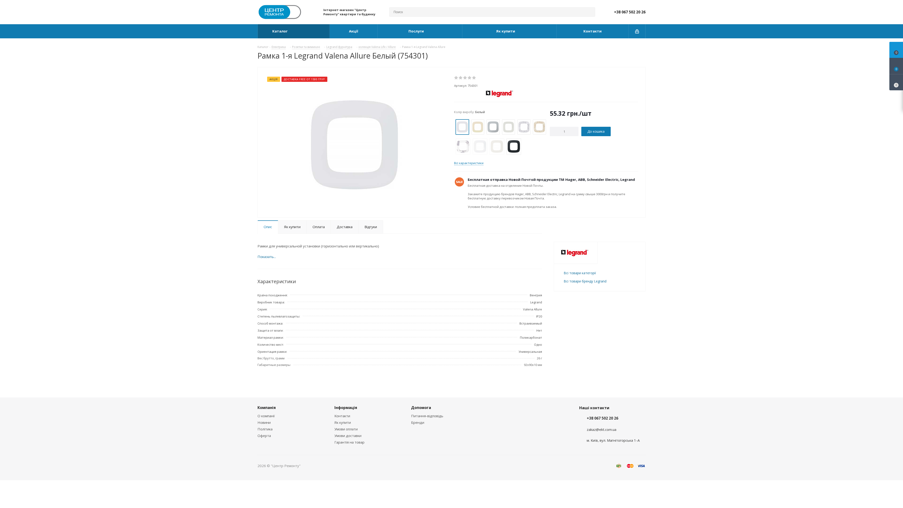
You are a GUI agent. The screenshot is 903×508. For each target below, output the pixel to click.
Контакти (342, 415)
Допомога (421, 407)
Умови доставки (347, 435)
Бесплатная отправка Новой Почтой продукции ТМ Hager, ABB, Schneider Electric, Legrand (551, 179)
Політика (265, 429)
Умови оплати (346, 429)
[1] (456, 78)
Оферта (264, 435)
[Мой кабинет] (637, 31)
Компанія (266, 407)
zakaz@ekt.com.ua (601, 429)
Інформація (345, 407)
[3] (465, 78)
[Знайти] (589, 12)
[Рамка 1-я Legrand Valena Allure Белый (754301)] (355, 144)
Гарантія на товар (349, 442)
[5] (474, 78)
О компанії (266, 415)
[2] (461, 78)
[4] (469, 78)
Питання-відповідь (427, 415)
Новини (264, 422)
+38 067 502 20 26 (630, 12)
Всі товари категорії (580, 273)
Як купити (342, 422)
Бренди (417, 422)
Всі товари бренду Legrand (585, 281)
